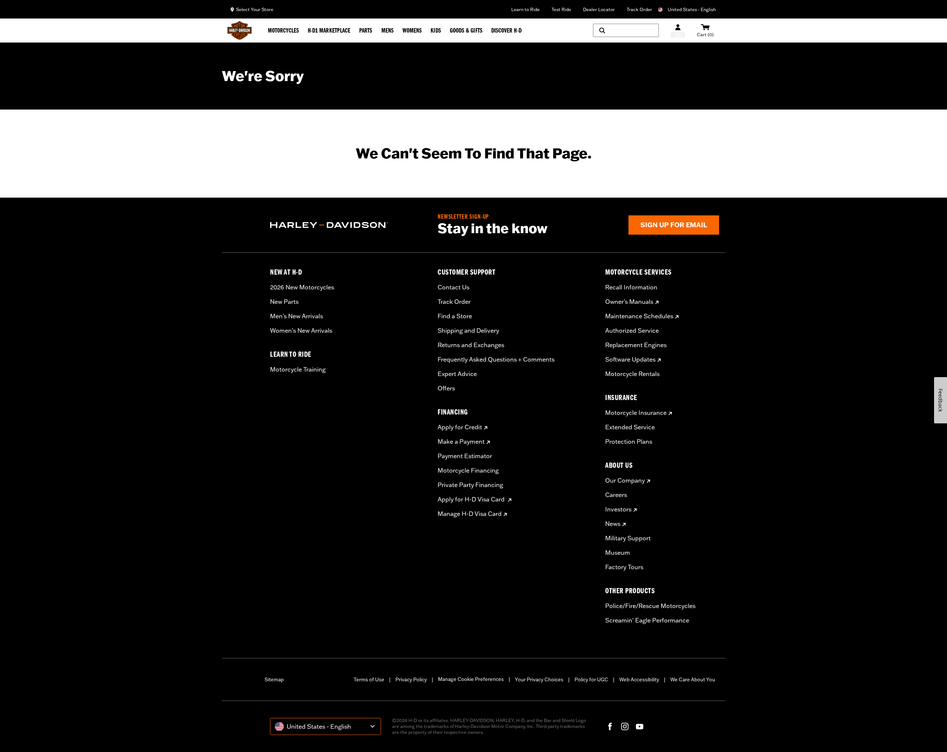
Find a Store (455, 316)
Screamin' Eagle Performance (647, 620)
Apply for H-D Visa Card (472, 499)
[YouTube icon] (639, 726)
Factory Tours (624, 567)
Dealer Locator (599, 9)
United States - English (692, 9)
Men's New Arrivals (296, 316)
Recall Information (631, 287)
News (612, 523)
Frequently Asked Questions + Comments (496, 359)
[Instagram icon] (624, 726)
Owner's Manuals (629, 301)
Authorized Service (632, 330)
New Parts (284, 301)
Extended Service (630, 427)
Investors (618, 509)
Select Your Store (254, 9)
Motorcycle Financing (468, 470)
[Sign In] (678, 30)
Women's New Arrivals (301, 330)
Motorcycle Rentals (632, 373)
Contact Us (453, 287)
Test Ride (561, 9)
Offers (446, 388)
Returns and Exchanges (471, 345)
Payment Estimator (465, 456)
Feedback (940, 400)
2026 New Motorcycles (302, 287)
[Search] (626, 30)
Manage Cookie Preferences (471, 679)
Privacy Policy (411, 679)
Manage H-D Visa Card (470, 513)
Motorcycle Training (298, 369)
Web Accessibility (639, 679)
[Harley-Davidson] (348, 225)
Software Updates (630, 359)
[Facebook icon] (610, 726)
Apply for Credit (460, 427)
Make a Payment (461, 441)
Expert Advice (457, 373)
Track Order (639, 9)
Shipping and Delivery (468, 330)
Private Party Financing (470, 485)
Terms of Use (369, 679)
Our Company (625, 480)
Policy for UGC (591, 679)
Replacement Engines (636, 345)
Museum (617, 552)
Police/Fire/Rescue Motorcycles (650, 606)
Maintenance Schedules (639, 316)
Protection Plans (628, 441)
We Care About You (692, 679)
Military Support (628, 538)
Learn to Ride (525, 9)
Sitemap (274, 679)
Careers (616, 494)
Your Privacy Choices (539, 679)
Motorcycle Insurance (636, 412)
